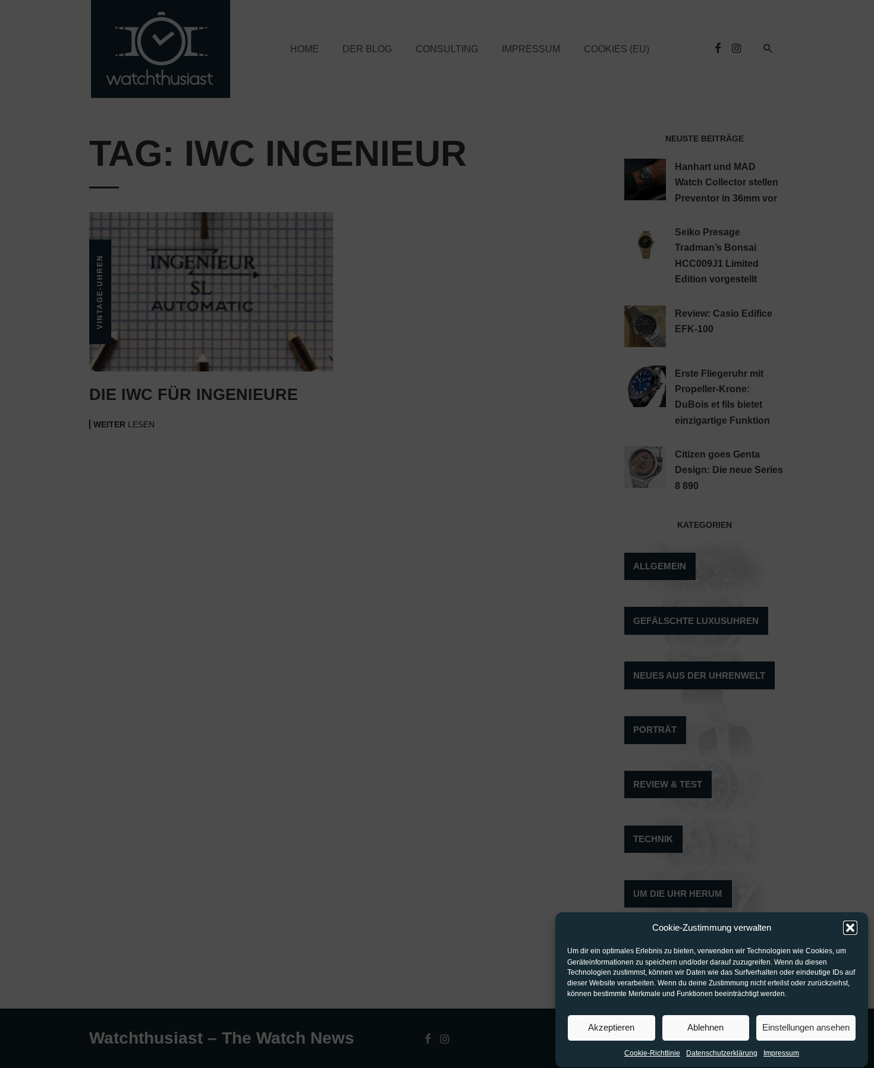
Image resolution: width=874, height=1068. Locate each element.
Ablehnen (705, 1027)
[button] (850, 928)
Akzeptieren (611, 1027)
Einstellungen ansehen (806, 1027)
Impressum (781, 1054)
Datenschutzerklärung (721, 1054)
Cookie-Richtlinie (652, 1054)
